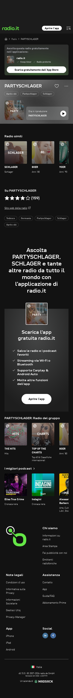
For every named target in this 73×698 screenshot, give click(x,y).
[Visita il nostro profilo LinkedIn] (45, 635)
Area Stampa (49, 546)
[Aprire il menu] (68, 28)
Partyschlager (29, 94)
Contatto (47, 582)
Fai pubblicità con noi (54, 553)
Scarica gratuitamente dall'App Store (37, 70)
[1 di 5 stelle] (7, 198)
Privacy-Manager (15, 617)
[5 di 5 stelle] (28, 198)
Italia (39, 667)
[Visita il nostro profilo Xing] (53, 635)
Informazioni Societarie (13, 602)
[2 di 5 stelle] (12, 198)
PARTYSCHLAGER (37, 116)
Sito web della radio (15, 208)
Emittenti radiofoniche (49, 561)
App (44, 589)
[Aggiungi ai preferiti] (57, 86)
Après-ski (11, 94)
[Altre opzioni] (66, 86)
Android (10, 649)
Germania (26, 218)
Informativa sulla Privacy (15, 591)
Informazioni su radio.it (51, 537)
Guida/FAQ (48, 596)
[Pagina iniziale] (5, 38)
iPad (8, 643)
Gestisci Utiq (13, 610)
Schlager (47, 94)
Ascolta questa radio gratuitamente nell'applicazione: (28, 50)
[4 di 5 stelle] (22, 198)
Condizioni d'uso (15, 582)
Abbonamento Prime (54, 603)
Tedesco (10, 218)
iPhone (10, 636)
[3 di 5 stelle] (17, 198)
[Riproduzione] (63, 114)
